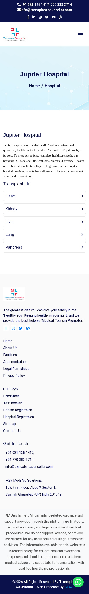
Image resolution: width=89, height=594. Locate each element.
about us (10, 348)
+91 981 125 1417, (36, 5)
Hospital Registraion (18, 417)
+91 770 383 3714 (19, 460)
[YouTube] (54, 17)
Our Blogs (10, 389)
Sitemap (9, 424)
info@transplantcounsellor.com (46, 10)
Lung (10, 234)
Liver (10, 221)
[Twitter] (46, 17)
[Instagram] (40, 17)
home (7, 341)
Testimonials (13, 403)
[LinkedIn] (33, 17)
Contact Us (12, 431)
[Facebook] (28, 17)
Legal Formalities (16, 369)
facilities (10, 355)
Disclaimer (11, 396)
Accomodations (15, 362)
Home (34, 86)
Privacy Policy (14, 376)
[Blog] (60, 17)
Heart (11, 196)
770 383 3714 (61, 5)
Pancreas (14, 247)
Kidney (11, 209)
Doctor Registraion (17, 410)
